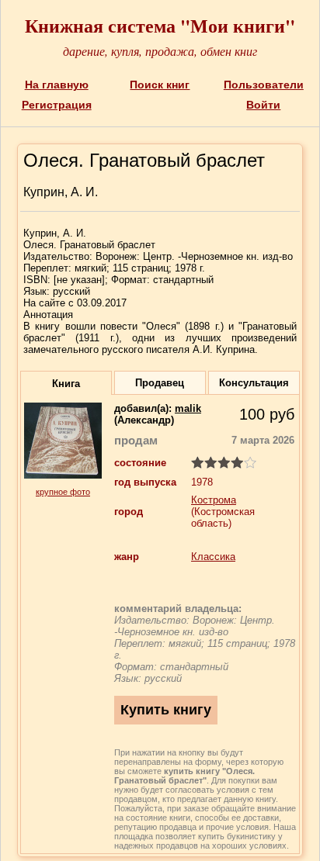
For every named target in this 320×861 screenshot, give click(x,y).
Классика (213, 556)
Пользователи (264, 84)
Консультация (254, 383)
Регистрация (57, 105)
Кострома (213, 500)
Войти (263, 105)
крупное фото (63, 491)
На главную (57, 84)
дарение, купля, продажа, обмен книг (160, 51)
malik (188, 408)
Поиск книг (160, 84)
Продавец (159, 383)
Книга (66, 383)
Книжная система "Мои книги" (160, 25)
